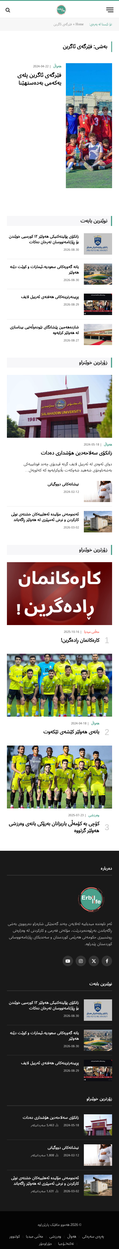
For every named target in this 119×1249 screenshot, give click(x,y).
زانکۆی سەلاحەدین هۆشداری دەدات (76, 453)
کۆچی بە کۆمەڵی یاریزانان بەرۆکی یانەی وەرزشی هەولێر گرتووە (53, 827)
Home (80, 24)
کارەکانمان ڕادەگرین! (80, 640)
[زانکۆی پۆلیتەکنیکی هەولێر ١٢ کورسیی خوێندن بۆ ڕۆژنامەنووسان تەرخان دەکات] (98, 244)
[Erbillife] (61, 10)
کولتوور (14, 1237)
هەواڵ (71, 1237)
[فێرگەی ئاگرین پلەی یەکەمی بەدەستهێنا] (89, 125)
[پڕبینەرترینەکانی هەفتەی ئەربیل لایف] (98, 304)
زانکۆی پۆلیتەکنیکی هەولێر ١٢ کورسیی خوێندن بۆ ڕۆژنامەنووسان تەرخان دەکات (44, 239)
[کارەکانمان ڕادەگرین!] (59, 593)
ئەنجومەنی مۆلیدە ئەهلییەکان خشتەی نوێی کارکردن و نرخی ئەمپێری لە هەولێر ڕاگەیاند (45, 517)
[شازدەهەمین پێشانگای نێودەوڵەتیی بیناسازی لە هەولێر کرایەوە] (98, 334)
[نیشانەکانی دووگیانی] (98, 491)
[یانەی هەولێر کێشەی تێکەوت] (59, 685)
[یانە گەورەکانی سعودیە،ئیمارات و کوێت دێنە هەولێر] (98, 274)
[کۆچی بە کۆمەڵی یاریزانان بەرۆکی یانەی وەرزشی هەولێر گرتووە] (59, 777)
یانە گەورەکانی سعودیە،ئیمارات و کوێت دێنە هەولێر (44, 270)
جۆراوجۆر (45, 1244)
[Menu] (109, 10)
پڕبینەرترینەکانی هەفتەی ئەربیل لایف (50, 297)
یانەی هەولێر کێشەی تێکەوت (71, 732)
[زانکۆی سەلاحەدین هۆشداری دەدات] (59, 406)
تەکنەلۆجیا (66, 1244)
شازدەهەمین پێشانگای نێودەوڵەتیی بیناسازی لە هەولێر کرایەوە (44, 330)
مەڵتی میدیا (34, 1237)
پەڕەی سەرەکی (93, 1237)
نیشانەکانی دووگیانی (63, 484)
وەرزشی (55, 1237)
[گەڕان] (8, 10)
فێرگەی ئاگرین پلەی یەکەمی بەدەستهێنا (39, 79)
